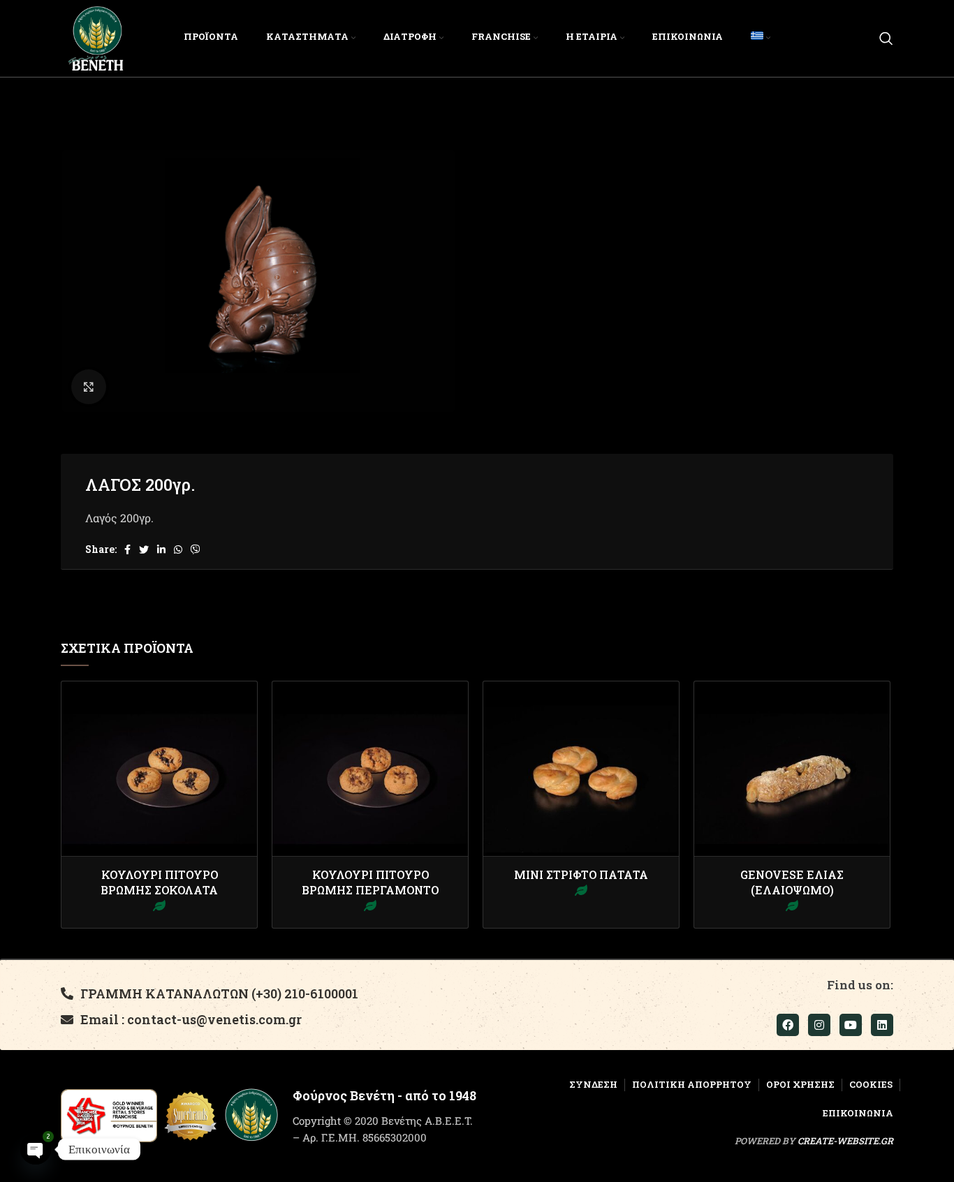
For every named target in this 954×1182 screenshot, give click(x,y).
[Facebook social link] (127, 549)
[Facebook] (788, 1025)
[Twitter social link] (144, 549)
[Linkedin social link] (161, 549)
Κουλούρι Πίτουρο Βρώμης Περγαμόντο (370, 882)
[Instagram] (819, 1025)
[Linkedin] (882, 1025)
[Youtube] (850, 1025)
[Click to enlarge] (88, 386)
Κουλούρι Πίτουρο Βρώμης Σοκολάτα (159, 882)
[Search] (886, 38)
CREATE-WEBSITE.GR (845, 1141)
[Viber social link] (195, 549)
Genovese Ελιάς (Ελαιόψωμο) (792, 882)
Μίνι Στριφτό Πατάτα (581, 874)
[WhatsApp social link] (178, 549)
